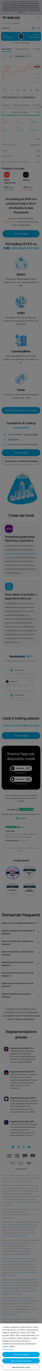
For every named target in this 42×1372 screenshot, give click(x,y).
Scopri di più (7, 1349)
